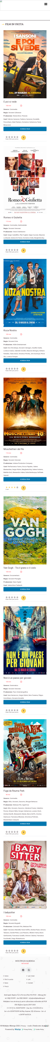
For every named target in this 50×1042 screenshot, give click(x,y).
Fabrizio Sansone (13, 119)
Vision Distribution (19, 232)
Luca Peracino (24, 933)
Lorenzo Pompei (12, 356)
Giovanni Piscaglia (14, 579)
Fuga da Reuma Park (13, 790)
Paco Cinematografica (20, 692)
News (6, 983)
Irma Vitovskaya (13, 348)
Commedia (13, 109)
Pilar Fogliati (24, 235)
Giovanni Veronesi (14, 228)
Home (6, 976)
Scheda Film (25, 129)
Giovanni (15, 801)
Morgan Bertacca (31, 801)
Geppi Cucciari (33, 235)
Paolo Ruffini (25, 930)
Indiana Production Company (22, 463)
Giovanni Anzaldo (18, 698)
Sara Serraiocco (13, 695)
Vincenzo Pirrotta (24, 354)
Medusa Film (17, 805)
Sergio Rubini (16, 469)
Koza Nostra (10, 330)
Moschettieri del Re (13, 449)
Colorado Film (17, 926)
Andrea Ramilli (8, 814)
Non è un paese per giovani (17, 678)
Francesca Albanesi (17, 817)
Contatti (30, 983)
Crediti (29, 1026)
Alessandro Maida (20, 814)
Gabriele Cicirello (20, 351)
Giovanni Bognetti (14, 923)
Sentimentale (22, 225)
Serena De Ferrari (16, 238)
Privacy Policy (27, 1029)
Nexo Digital (17, 582)
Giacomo (22, 801)
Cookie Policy (39, 1029)
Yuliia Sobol (14, 354)
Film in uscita (9, 979)
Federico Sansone (26, 119)
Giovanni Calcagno (25, 348)
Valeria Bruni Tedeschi (15, 585)
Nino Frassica (33, 695)
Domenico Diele (28, 238)
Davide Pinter (14, 933)
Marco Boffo (31, 814)
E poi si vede (10, 101)
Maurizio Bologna (33, 351)
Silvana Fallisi (13, 811)
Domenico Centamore (29, 122)
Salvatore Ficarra (30, 808)
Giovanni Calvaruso (14, 112)
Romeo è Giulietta (12, 217)
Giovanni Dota (13, 341)
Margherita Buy (39, 238)
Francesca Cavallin (18, 935)
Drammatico (14, 685)
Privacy (23, 1026)
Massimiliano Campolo (11, 820)
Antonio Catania (30, 935)
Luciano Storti (36, 811)
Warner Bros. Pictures (20, 116)
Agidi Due (25, 805)
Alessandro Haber (19, 472)
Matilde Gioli (7, 472)
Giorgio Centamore (24, 811)
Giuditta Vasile (37, 348)
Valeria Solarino (37, 469)
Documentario (14, 575)
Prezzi (7, 986)
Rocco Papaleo (27, 466)
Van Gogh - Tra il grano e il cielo (19, 567)
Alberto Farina (34, 933)
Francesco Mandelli (14, 930)
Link (29, 979)
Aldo (10, 801)
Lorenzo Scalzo (8, 351)
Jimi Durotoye (35, 354)
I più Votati (31, 976)
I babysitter (9, 912)
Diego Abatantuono (18, 938)
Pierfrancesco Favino (15, 466)
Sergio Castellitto (13, 235)
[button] (45, 4)
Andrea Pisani (35, 930)
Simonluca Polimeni (31, 817)
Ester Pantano (16, 122)
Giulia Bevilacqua (31, 472)
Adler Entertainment (19, 344)
